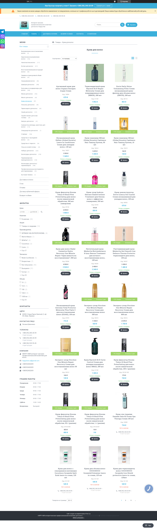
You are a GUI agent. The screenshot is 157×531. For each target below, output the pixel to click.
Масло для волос (27, 97)
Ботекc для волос (27, 66)
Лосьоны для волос (27, 105)
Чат (149, 525)
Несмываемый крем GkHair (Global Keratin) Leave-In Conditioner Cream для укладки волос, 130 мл (66, 142)
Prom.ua (88, 513)
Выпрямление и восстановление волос (32, 52)
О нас (21, 183)
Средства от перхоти (28, 143)
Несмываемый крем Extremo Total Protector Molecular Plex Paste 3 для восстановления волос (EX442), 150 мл (65, 309)
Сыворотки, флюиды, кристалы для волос (33, 126)
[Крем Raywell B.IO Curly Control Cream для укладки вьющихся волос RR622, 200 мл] (95, 346)
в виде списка (136, 58)
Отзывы (22, 187)
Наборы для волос (27, 150)
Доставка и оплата (50, 34)
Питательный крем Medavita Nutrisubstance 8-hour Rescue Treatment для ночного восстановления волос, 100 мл (95, 254)
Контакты (80, 34)
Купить (67, 103)
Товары (34, 34)
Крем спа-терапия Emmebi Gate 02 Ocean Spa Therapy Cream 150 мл (124, 416)
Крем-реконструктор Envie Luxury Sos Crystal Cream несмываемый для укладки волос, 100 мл (124, 195)
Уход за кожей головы (28, 147)
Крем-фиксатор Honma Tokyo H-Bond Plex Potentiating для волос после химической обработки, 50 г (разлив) (65, 418)
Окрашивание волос (28, 81)
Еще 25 (24, 300)
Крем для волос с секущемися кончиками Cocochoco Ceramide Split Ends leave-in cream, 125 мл (66, 473)
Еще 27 (24, 250)
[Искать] (122, 25)
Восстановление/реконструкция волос (32, 70)
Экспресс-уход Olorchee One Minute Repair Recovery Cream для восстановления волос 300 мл (95, 309)
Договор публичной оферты (30, 191)
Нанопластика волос (28, 62)
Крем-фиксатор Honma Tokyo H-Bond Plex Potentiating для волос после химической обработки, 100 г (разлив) (124, 364)
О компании (91, 34)
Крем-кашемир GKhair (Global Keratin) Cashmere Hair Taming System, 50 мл (95, 141)
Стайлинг (24, 134)
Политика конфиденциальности (109, 515)
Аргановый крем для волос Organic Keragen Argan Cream (66, 88)
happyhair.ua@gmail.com (30, 361)
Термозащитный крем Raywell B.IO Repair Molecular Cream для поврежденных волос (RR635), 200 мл (95, 90)
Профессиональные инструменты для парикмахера (32, 170)
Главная (24, 34)
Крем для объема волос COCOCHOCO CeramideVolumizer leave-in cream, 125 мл (94, 471)
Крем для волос (26, 101)
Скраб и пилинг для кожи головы (29, 116)
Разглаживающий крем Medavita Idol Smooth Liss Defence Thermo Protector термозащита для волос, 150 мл (124, 253)
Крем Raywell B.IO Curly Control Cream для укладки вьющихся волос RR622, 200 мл (95, 363)
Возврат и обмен (67, 34)
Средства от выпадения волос (29, 138)
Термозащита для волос (29, 108)
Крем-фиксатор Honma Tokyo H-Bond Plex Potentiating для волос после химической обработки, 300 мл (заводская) (65, 198)
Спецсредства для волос (29, 130)
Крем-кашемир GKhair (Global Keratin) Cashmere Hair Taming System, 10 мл (124, 141)
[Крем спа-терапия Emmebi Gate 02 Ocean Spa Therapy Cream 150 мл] (124, 401)
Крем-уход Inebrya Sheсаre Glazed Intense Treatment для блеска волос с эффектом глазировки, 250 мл (95, 196)
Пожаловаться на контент (91, 515)
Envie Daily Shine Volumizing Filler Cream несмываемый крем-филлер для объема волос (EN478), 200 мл (124, 90)
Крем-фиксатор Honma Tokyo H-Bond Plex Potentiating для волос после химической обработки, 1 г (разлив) (95, 418)
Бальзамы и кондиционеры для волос (31, 89)
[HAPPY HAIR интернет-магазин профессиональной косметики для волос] (24, 28)
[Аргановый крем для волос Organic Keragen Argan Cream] (65, 73)
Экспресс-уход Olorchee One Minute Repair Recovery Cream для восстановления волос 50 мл (65, 364)
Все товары (24, 46)
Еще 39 (24, 275)
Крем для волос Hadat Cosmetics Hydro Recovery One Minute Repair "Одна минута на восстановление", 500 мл (66, 253)
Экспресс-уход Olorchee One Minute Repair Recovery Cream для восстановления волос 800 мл (124, 309)
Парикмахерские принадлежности (26, 159)
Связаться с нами (103, 6)
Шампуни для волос (27, 84)
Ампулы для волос (27, 121)
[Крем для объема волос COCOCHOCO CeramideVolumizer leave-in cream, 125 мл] (95, 455)
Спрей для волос (26, 112)
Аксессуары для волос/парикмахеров (29, 164)
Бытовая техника (26, 175)
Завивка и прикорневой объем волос (31, 76)
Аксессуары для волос (29, 154)
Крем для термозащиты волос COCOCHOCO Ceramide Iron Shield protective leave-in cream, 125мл (124, 473)
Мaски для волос (27, 94)
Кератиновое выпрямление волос (30, 58)
